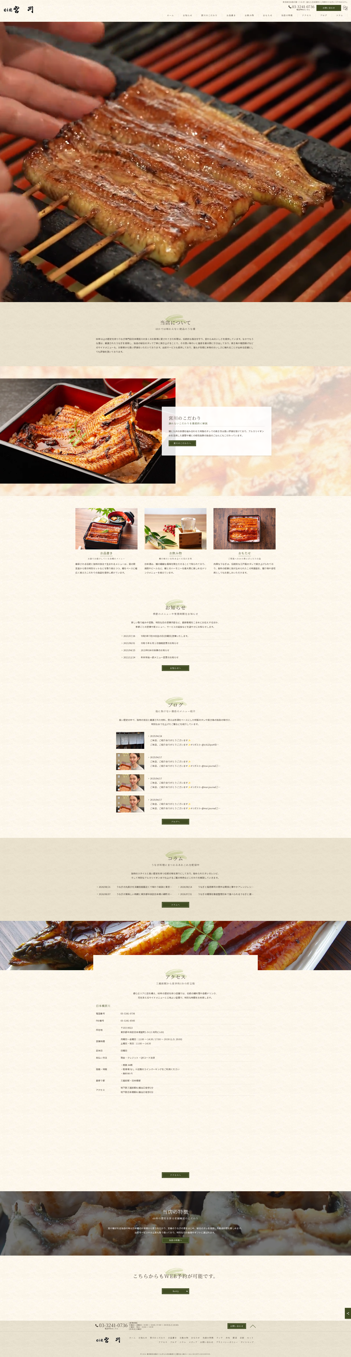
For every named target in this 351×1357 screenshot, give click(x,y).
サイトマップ (247, 1342)
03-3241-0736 (128, 1013)
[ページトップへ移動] (253, 1326)
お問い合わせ (329, 7)
